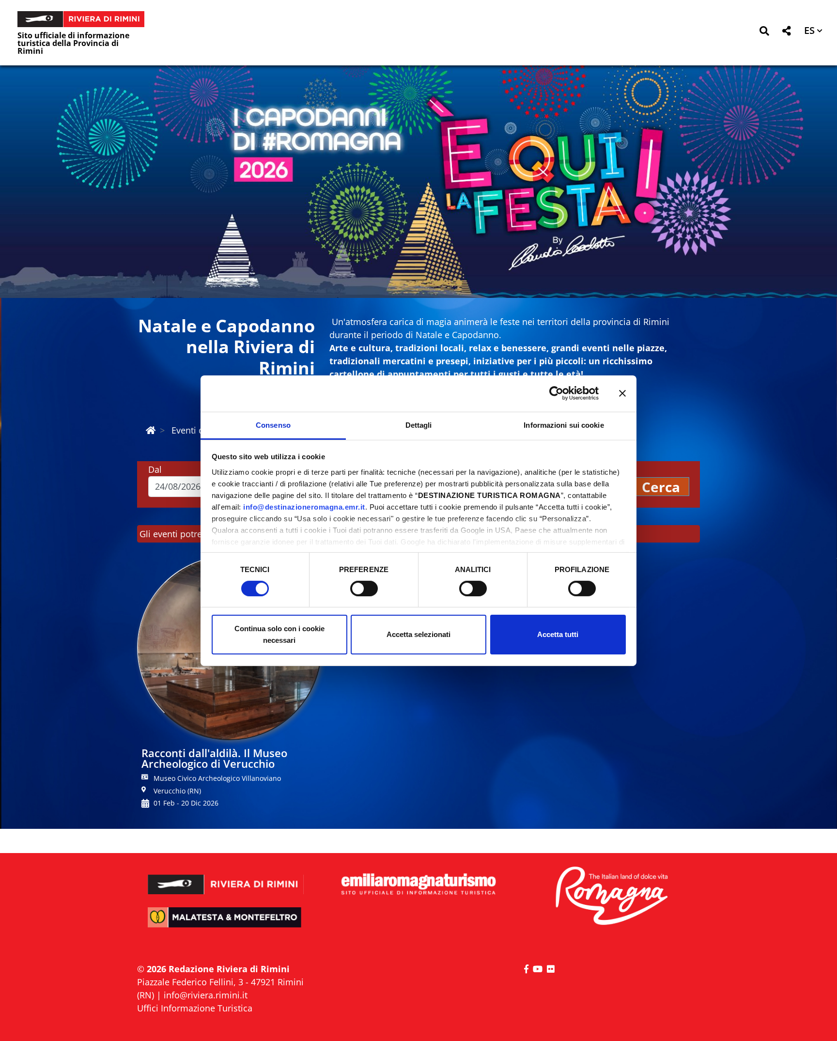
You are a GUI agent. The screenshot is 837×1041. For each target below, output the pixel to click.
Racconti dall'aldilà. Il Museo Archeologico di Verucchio (214, 758)
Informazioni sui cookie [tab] (564, 424)
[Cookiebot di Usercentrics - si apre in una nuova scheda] (556, 393)
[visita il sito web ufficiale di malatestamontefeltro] (226, 924)
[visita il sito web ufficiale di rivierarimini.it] (226, 878)
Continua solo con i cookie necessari (279, 634)
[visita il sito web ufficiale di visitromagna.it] (611, 896)
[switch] (364, 588)
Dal (155, 469)
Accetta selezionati (418, 634)
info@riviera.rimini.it (206, 995)
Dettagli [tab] (418, 424)
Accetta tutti (557, 634)
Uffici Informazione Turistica (194, 1008)
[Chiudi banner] (622, 393)
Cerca (661, 487)
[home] (150, 430)
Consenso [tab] (273, 424)
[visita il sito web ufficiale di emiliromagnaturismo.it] (418, 885)
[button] (764, 32)
